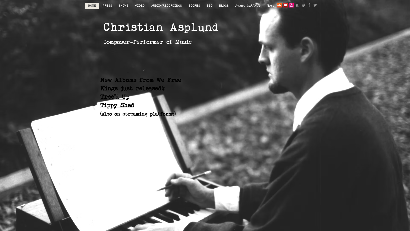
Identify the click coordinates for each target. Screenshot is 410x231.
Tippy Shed (117, 106)
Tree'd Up (114, 97)
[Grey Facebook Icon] (309, 5)
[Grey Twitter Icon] (315, 5)
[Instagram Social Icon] (291, 5)
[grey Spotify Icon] (303, 5)
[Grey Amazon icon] (297, 5)
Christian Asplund (161, 28)
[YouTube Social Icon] (285, 5)
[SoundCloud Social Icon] (279, 5)
